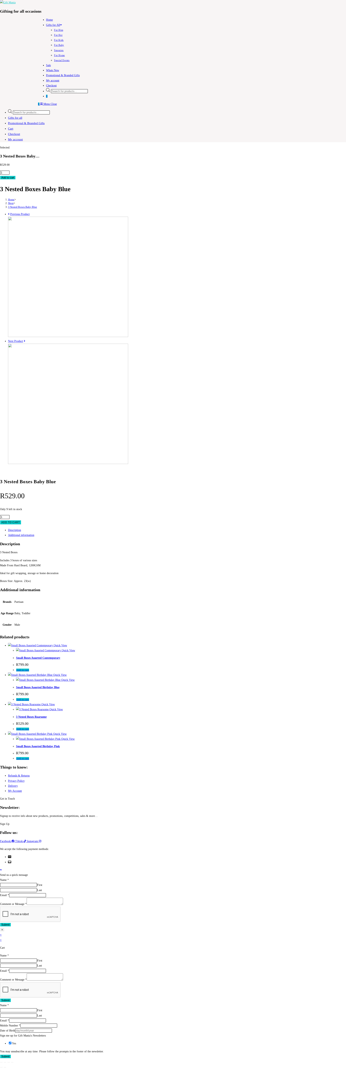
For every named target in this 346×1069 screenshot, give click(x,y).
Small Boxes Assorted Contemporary (38, 657)
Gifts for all (15, 117)
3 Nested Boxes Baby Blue (22, 206)
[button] (7, 798)
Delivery (13, 785)
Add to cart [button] (22, 670)
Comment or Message (13, 904)
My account (15, 139)
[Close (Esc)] (12, 1062)
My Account (15, 790)
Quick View (60, 645)
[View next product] (24, 341)
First (39, 884)
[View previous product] (8, 214)
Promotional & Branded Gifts (26, 123)
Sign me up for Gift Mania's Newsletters (23, 1035)
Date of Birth (7, 1030)
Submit (5, 924)
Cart (10, 128)
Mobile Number (10, 1025)
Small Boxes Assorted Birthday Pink (38, 746)
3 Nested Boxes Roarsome (31, 716)
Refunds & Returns (19, 775)
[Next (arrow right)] (5, 1067)
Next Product (15, 341)
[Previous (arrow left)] (1, 1067)
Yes (14, 1043)
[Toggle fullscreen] (5, 1062)
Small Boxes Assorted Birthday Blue (37, 687)
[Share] (8, 1062)
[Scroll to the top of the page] (1, 869)
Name (4, 879)
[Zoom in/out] (1, 1062)
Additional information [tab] (21, 535)
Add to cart (7, 177)
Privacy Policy (16, 780)
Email (4, 895)
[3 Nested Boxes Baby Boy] (68, 463)
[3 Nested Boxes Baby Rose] (68, 336)
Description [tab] (14, 530)
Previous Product (20, 214)
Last (39, 890)
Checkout (14, 134)
